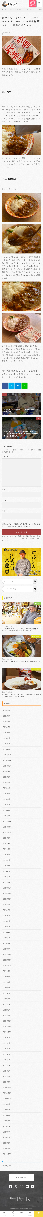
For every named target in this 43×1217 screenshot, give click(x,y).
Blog (11, 9)
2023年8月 (7, 910)
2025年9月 (7, 771)
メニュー (22, 1215)
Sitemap (13, 1198)
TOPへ (38, 1215)
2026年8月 (7, 710)
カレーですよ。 (19, 9)
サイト (4, 511)
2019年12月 (7, 1154)
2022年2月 (7, 1010)
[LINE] (25, 386)
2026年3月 (7, 738)
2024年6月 (7, 854)
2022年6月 (7, 988)
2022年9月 (7, 971)
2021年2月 (7, 1076)
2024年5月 (7, 860)
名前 (4, 489)
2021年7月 (7, 1049)
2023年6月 (7, 921)
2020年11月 (7, 1093)
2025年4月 (7, 799)
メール (5, 500)
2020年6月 (7, 1121)
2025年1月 (7, 816)
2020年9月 (7, 1104)
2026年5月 (7, 727)
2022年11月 (7, 960)
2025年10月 (7, 766)
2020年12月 (7, 1087)
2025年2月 (7, 810)
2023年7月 (7, 915)
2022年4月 (7, 999)
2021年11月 (7, 1026)
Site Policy (30, 1199)
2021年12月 (7, 1021)
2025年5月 (7, 793)
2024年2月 (7, 877)
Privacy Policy (22, 1199)
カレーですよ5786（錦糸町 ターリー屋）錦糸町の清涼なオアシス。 (21, 662)
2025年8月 (7, 777)
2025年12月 (7, 755)
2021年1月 (7, 1082)
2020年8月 (7, 1110)
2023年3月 (7, 938)
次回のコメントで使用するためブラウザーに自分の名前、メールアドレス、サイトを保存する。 (21, 525)
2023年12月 (7, 888)
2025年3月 (7, 805)
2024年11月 (7, 827)
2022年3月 (7, 1004)
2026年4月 (7, 732)
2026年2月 (7, 744)
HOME (5, 9)
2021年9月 (7, 1037)
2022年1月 (7, 1015)
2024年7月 (7, 849)
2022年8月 (7, 976)
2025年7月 (7, 782)
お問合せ (30, 1215)
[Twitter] (11, 386)
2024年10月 (7, 832)
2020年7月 (7, 1115)
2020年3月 (7, 1137)
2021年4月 (7, 1065)
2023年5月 (7, 927)
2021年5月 (7, 1060)
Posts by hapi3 (7, 1165)
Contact (21, 1177)
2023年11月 (7, 893)
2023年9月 (7, 904)
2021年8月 (7, 1043)
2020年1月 (7, 1148)
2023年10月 (7, 899)
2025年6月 (7, 788)
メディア (38, 603)
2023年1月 (7, 949)
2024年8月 (7, 843)
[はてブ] (18, 386)
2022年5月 (7, 993)
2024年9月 (7, 838)
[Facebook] (5, 386)
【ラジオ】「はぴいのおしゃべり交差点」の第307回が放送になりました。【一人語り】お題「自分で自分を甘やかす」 (21, 629)
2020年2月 (7, 1143)
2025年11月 (7, 760)
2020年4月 (7, 1132)
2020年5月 (7, 1126)
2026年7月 (7, 716)
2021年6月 (7, 1054)
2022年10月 (7, 965)
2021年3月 (7, 1071)
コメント (5, 456)
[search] (35, 581)
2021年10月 (7, 1032)
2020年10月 (7, 1098)
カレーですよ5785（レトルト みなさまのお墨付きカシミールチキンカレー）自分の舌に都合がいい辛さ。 (21, 695)
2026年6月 (7, 721)
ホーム (4, 1215)
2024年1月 (7, 882)
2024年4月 (7, 866)
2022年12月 (7, 954)
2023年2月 (7, 943)
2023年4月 (7, 932)
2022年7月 (7, 982)
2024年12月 (7, 821)
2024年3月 (7, 871)
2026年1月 (7, 749)
